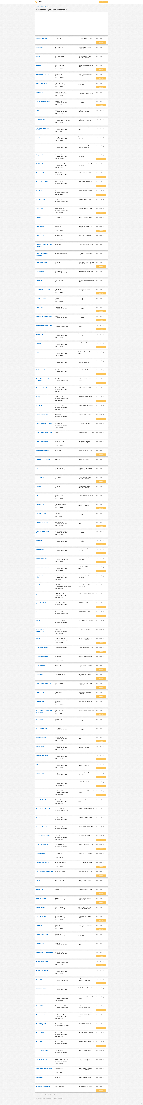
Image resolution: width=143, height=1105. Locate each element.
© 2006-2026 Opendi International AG (44, 1098)
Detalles (100, 42)
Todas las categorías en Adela (43, 6)
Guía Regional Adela (52, 1094)
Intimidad (60, 1098)
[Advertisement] (71, 23)
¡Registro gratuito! (103, 1)
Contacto (55, 1098)
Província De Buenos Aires (41, 1094)
